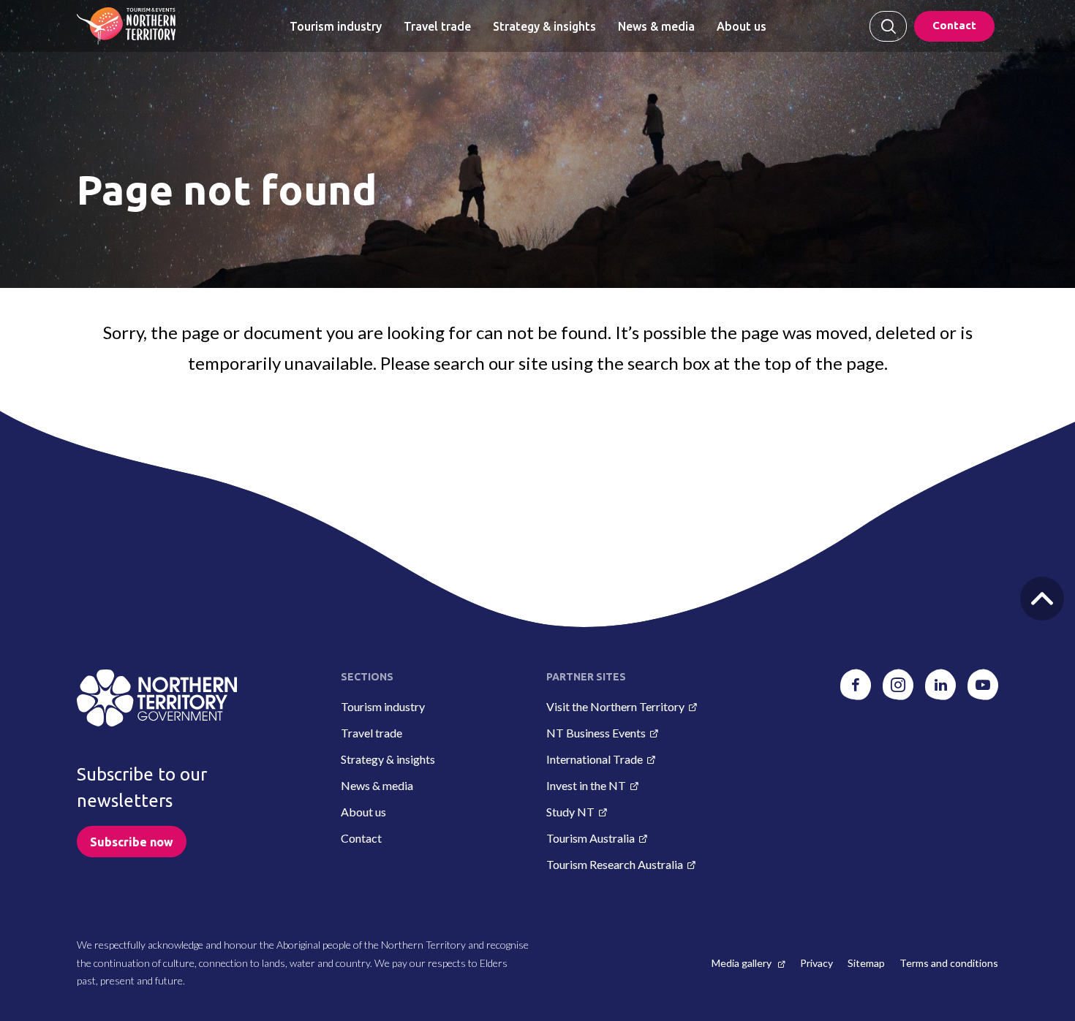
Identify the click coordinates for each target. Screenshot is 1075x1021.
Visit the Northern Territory (615, 706)
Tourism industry (336, 26)
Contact (954, 25)
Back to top (1042, 598)
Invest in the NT (586, 785)
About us (741, 26)
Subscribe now (131, 842)
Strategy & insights (544, 26)
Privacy (816, 963)
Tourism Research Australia (614, 864)
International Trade (594, 759)
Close (888, 26)
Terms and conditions (948, 963)
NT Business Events (596, 733)
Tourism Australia (590, 838)
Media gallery (743, 963)
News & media (656, 26)
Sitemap (866, 963)
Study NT (570, 812)
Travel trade (437, 26)
